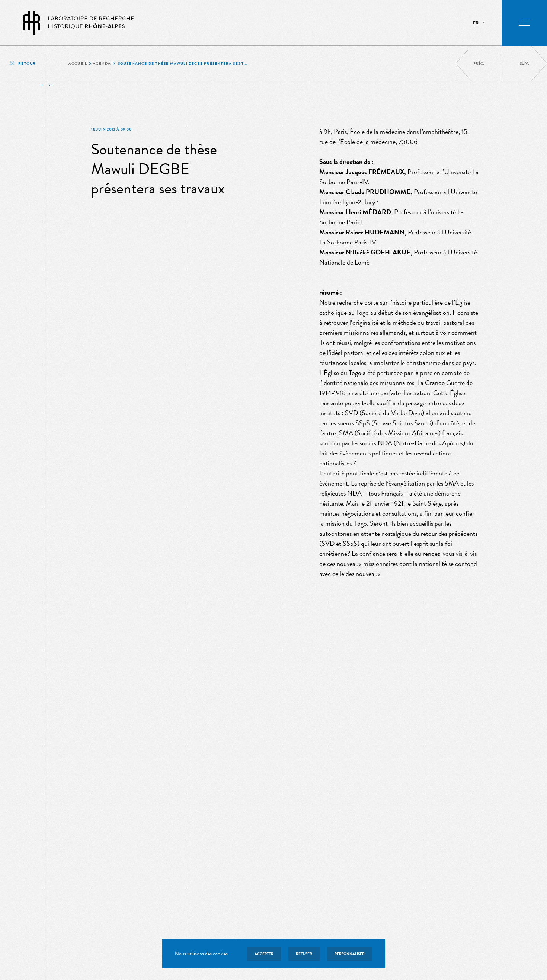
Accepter (264, 954)
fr (476, 22)
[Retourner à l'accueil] (78, 23)
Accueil (77, 63)
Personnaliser (350, 954)
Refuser (304, 954)
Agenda (102, 63)
